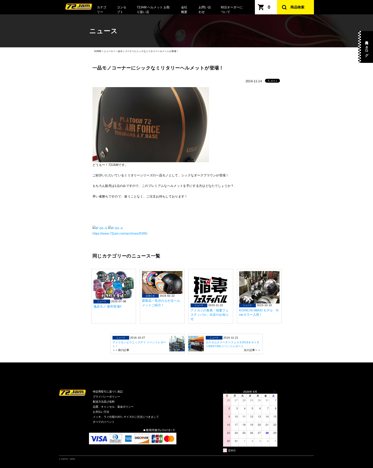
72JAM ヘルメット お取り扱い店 (153, 10)
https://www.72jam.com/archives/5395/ (119, 233)
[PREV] (226, 392)
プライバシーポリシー (106, 396)
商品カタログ (367, 46)
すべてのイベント (104, 421)
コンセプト (121, 10)
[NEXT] (273, 392)
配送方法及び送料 (104, 401)
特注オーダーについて (232, 10)
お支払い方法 (101, 411)
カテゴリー (101, 10)
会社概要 (184, 10)
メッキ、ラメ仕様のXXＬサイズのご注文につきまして (126, 416)
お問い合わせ (205, 10)
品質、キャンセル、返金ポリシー (113, 406)
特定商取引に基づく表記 (108, 391)
